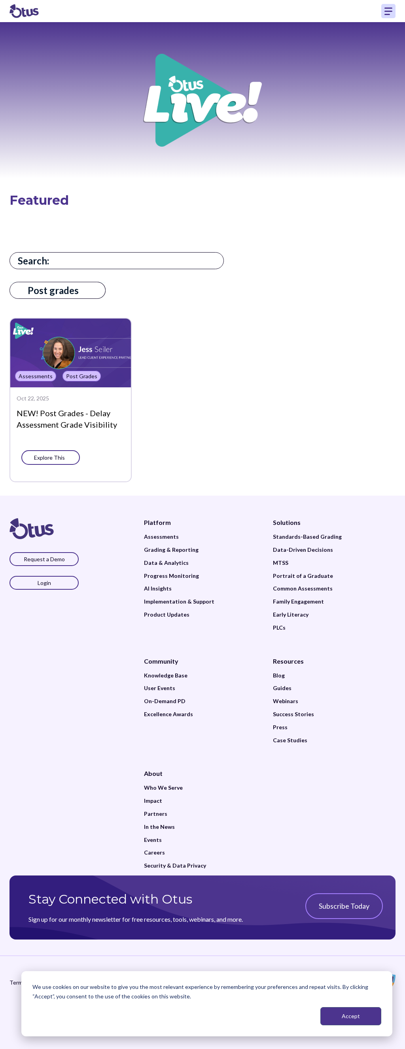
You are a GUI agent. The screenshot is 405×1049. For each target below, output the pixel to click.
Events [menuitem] (153, 840)
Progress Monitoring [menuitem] (171, 576)
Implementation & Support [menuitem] (179, 601)
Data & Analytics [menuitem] (166, 563)
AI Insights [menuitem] (158, 588)
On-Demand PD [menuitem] (164, 701)
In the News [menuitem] (159, 827)
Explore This (51, 457)
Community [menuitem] (161, 661)
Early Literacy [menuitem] (290, 614)
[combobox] (116, 260)
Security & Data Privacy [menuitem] (175, 865)
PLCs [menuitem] (279, 627)
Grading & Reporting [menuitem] (171, 550)
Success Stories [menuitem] (293, 714)
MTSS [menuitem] (280, 563)
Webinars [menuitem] (285, 701)
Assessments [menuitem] (161, 537)
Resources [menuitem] (288, 661)
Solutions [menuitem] (287, 522)
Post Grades (81, 376)
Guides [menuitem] (282, 688)
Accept (351, 1016)
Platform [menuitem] (157, 522)
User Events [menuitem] (159, 688)
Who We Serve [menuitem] (163, 788)
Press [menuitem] (280, 727)
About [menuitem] (153, 773)
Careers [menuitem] (154, 852)
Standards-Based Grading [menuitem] (307, 537)
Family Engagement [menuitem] (298, 601)
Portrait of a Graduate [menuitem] (303, 576)
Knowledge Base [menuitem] (165, 675)
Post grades (53, 290)
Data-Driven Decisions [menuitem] (303, 550)
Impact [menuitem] (153, 801)
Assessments (36, 376)
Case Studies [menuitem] (290, 740)
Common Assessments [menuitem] (303, 588)
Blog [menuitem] (279, 675)
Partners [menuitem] (155, 814)
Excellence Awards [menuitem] (168, 714)
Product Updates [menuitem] (166, 614)
